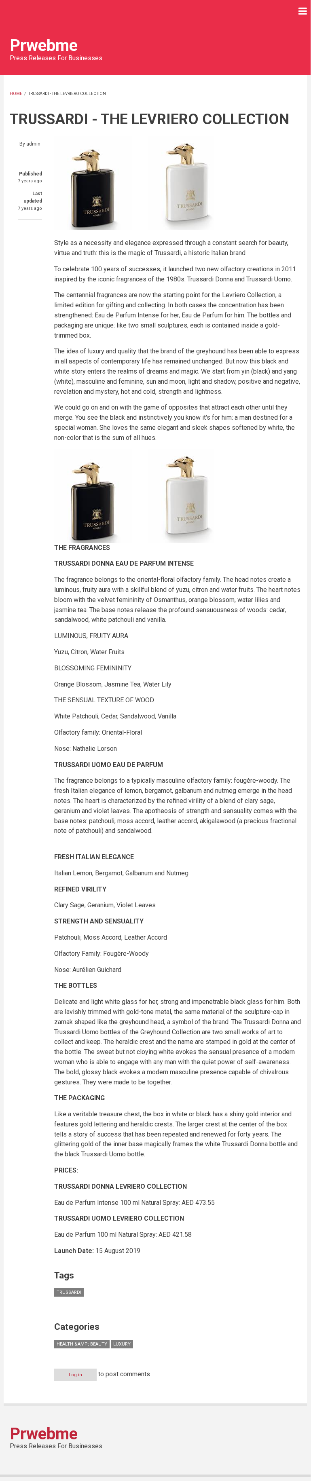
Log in (75, 1374)
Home (16, 93)
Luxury (122, 1344)
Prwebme (44, 45)
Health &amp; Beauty (82, 1344)
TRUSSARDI (69, 1292)
